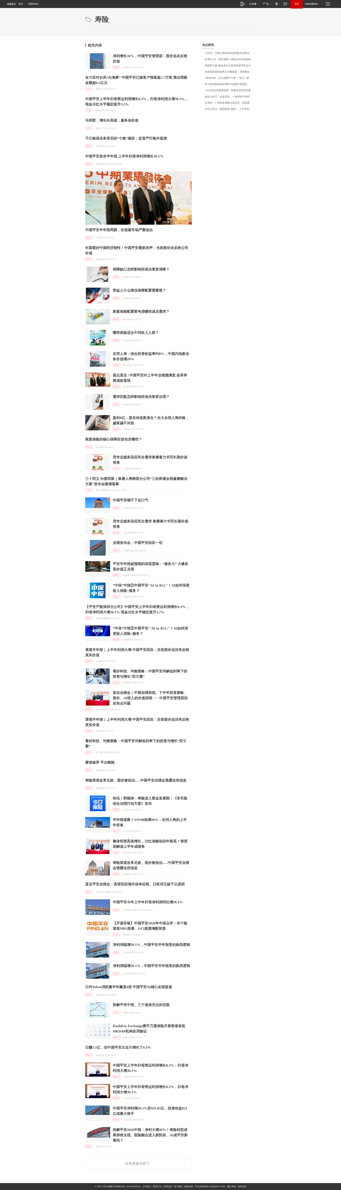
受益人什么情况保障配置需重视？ (139, 290)
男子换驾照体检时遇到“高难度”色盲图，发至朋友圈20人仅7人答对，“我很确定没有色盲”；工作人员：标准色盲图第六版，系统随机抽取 (230, 84)
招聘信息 (168, 1186)
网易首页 (11, 4)
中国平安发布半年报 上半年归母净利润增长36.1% (124, 156)
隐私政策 (189, 1186)
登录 (297, 4)
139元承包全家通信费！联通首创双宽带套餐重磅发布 (230, 90)
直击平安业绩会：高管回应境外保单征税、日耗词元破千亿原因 (135, 884)
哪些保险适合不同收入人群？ (136, 332)
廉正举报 (231, 1186)
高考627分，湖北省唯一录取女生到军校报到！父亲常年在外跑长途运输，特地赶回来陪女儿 (230, 59)
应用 (20, 4)
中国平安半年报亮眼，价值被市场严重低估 (119, 230)
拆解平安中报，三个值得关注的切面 (141, 1005)
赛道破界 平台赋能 (100, 762)
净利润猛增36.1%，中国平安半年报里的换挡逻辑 (151, 945)
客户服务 (178, 1186)
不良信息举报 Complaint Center (210, 1186)
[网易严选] (266, 4)
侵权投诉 (242, 1186)
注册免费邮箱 (311, 4)
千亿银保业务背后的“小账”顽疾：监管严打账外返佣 (126, 138)
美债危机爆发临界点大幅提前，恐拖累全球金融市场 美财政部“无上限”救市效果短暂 (230, 71)
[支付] (277, 4)
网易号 (116, 67)
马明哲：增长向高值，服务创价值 (112, 120)
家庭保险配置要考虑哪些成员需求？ (141, 311)
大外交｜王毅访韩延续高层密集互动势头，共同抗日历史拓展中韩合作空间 (230, 53)
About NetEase (133, 1186)
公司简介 (147, 1186)
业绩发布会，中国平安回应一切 (138, 543)
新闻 (89, 89)
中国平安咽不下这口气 (130, 500)
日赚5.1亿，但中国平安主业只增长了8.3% (118, 1047)
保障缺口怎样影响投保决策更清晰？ (141, 269)
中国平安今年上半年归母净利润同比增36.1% (148, 902)
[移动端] (242, 4)
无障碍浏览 (33, 4)
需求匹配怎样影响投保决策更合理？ (141, 397)
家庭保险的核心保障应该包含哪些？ (113, 439)
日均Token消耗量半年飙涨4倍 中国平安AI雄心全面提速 (128, 987)
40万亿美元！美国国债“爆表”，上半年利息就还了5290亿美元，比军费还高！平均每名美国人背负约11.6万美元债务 (230, 109)
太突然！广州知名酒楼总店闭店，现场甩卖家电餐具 (230, 103)
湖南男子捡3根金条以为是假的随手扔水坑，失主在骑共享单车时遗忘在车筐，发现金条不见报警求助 (230, 65)
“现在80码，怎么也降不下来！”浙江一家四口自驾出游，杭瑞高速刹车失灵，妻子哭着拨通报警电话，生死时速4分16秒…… (230, 78)
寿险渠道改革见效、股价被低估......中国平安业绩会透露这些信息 (135, 780)
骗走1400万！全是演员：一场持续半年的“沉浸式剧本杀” (230, 96)
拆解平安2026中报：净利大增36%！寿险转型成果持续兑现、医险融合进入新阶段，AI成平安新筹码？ (150, 1135)
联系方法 (157, 1186)
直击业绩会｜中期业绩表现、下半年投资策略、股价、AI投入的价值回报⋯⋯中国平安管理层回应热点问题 (150, 698)
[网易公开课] (253, 4)
